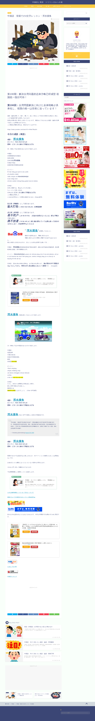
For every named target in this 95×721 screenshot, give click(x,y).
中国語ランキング (12, 576)
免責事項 (19, 719)
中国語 (26, 6)
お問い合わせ (56, 6)
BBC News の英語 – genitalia (76, 76)
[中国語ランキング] (12, 574)
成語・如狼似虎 (72, 66)
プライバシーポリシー (10, 719)
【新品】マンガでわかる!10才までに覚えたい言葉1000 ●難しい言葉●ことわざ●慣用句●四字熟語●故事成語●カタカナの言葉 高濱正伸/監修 (40, 526)
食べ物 (47, 6)
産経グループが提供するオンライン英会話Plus (21, 497)
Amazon (26, 300)
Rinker (29, 295)
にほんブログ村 (12, 566)
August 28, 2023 (29, 432)
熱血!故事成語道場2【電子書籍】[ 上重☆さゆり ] (37, 543)
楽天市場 (34, 300)
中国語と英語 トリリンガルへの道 (47, 2)
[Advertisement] (33, 79)
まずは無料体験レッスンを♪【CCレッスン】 (20, 492)
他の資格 (39, 6)
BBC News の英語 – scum (75, 81)
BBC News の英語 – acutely (75, 86)
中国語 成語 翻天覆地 (74, 71)
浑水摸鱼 (32, 230)
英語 (32, 6)
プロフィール (67, 6)
